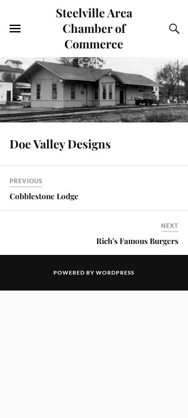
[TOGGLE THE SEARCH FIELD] (172, 28)
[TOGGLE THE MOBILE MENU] (15, 28)
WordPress (115, 272)
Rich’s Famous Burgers (137, 241)
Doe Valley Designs (60, 143)
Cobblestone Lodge (44, 196)
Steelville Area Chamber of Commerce (94, 28)
